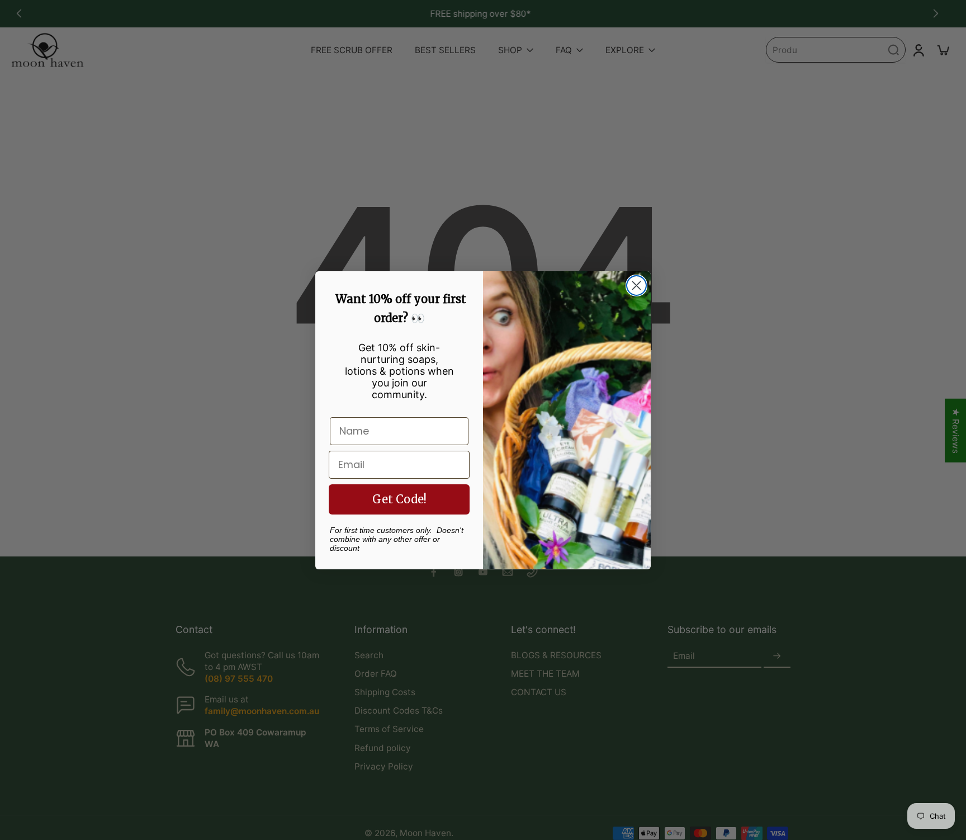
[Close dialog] (636, 285)
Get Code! (399, 499)
